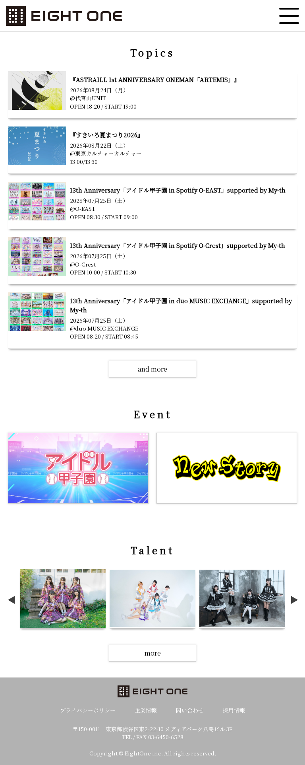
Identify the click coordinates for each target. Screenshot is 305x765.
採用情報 (234, 710)
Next (296, 600)
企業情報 (146, 710)
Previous (13, 600)
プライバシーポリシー (88, 710)
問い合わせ (190, 710)
